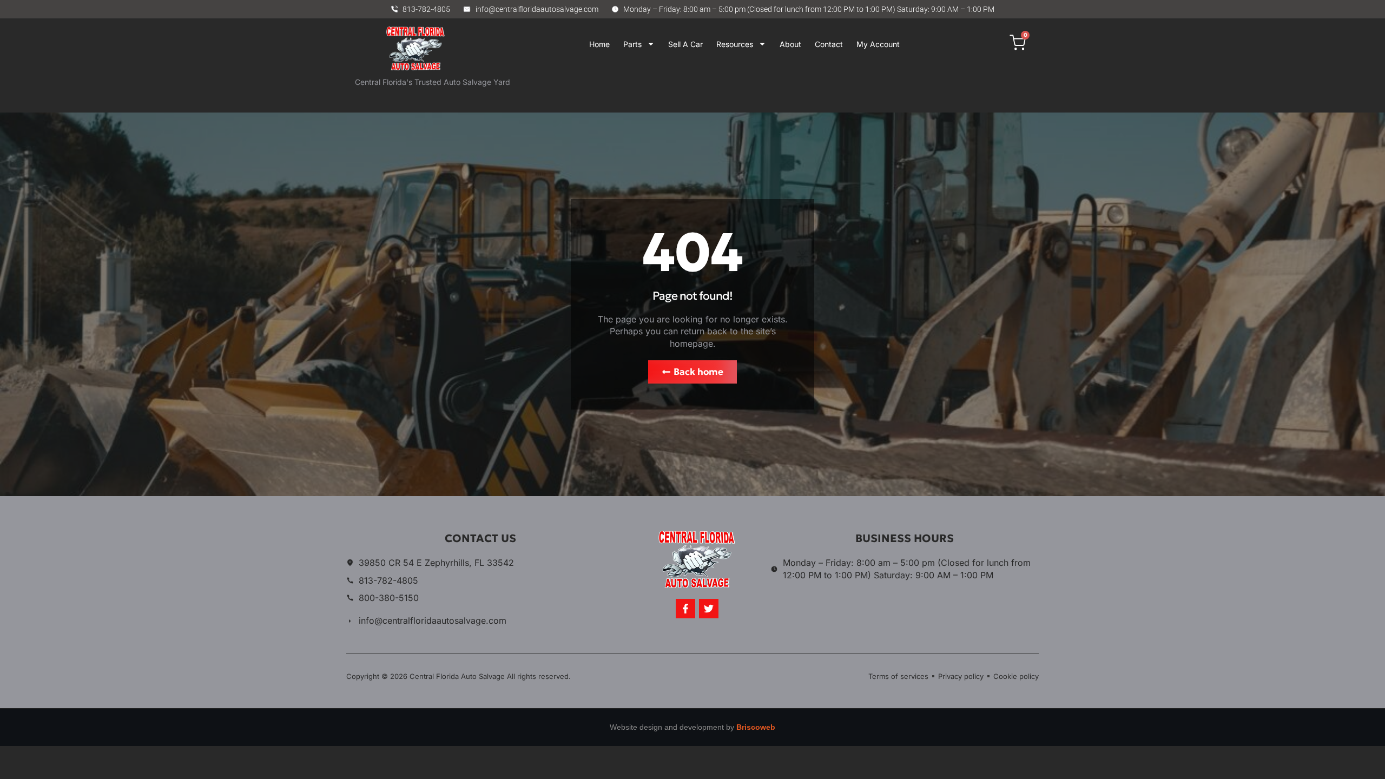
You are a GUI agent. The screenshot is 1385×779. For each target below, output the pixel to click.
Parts (632, 44)
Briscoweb (755, 727)
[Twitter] (708, 608)
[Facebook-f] (685, 608)
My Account (878, 44)
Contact (829, 44)
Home (599, 44)
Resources (734, 44)
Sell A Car (685, 44)
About (790, 44)
